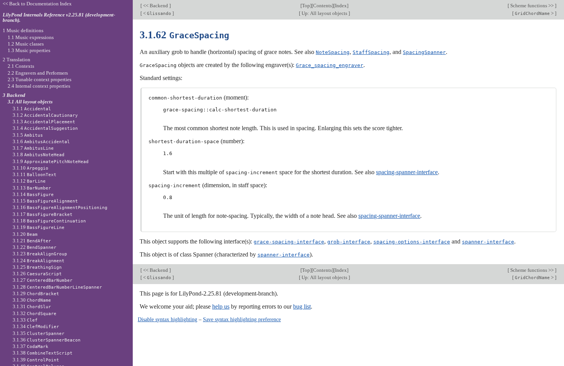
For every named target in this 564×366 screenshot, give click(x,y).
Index (341, 5)
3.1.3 (44, 121)
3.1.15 (45, 201)
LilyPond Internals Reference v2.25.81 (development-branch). (59, 17)
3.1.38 (43, 353)
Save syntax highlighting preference (242, 319)
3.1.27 (43, 280)
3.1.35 (38, 333)
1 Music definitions (23, 30)
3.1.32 (34, 313)
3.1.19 (38, 227)
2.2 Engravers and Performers (38, 73)
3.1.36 (47, 340)
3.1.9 (51, 161)
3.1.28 (57, 287)
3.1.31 (32, 306)
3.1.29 (36, 293)
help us (220, 306)
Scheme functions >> (532, 5)
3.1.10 (30, 168)
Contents (322, 5)
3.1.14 (33, 194)
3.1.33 (25, 320)
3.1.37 (30, 346)
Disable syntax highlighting (167, 319)
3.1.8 (38, 154)
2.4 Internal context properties (39, 86)
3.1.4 (45, 128)
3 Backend (14, 95)
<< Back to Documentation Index (37, 4)
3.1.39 (36, 360)
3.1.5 (28, 135)
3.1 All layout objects (30, 102)
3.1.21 (32, 240)
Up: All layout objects (324, 13)
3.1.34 (36, 326)
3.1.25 (37, 267)
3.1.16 (60, 207)
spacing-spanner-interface (407, 172)
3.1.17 (43, 214)
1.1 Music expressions (31, 37)
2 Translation (16, 59)
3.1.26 (37, 273)
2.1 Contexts (21, 66)
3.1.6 (41, 141)
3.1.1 (32, 108)
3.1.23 (40, 254)
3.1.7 (33, 148)
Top (306, 5)
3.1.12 (29, 181)
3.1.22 (34, 247)
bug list (302, 306)
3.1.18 (49, 221)
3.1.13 (32, 188)
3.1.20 (25, 234)
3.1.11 (34, 174)
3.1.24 (38, 260)
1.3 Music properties (29, 50)
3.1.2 (45, 115)
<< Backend (155, 5)
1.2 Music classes (26, 44)
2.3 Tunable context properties (39, 79)
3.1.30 (32, 300)
